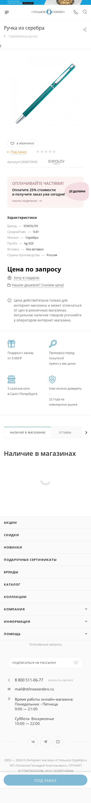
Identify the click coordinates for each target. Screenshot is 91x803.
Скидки (11, 535)
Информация (17, 621)
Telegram (45, 742)
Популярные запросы (45, 644)
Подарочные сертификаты (30, 559)
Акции (10, 522)
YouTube (58, 742)
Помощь (12, 634)
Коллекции (15, 597)
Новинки (13, 547)
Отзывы (65, 432)
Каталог (12, 584)
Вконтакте (33, 742)
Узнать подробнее (24, 201)
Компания (14, 609)
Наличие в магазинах (27, 432)
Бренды (11, 572)
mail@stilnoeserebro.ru (34, 689)
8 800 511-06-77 (29, 680)
